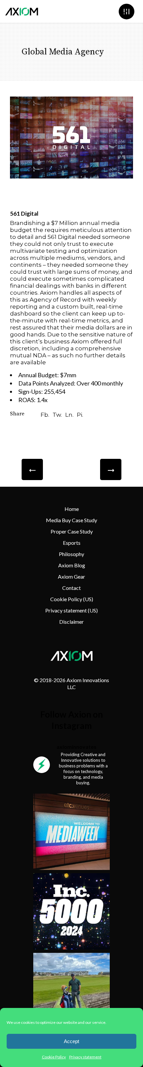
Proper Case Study (72, 531)
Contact (71, 588)
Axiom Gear (71, 576)
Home (72, 509)
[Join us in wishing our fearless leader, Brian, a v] (71, 991)
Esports (71, 542)
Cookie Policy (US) (71, 599)
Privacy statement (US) (71, 610)
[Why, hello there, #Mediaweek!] (71, 832)
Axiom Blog (71, 565)
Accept (71, 1041)
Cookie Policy (54, 1056)
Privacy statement (85, 1056)
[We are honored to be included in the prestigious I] (71, 911)
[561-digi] (71, 137)
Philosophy (71, 554)
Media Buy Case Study (71, 520)
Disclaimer (71, 621)
